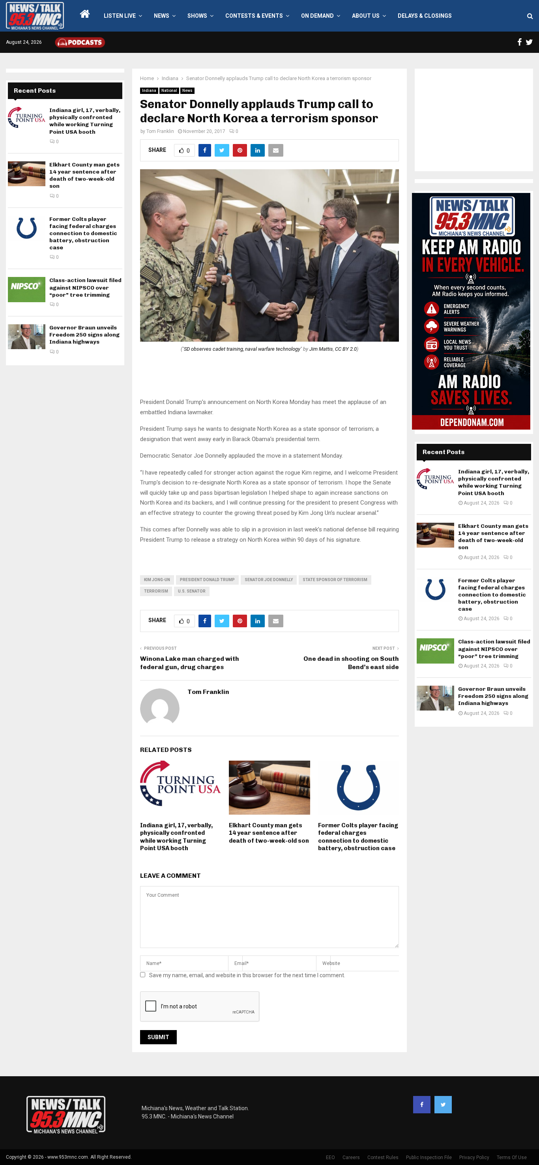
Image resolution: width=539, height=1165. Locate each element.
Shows (197, 16)
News (161, 16)
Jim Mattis (321, 349)
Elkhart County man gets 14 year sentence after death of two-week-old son (269, 833)
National (169, 90)
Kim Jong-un (157, 580)
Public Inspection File (429, 1157)
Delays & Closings (425, 16)
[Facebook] (421, 1104)
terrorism (156, 591)
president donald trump (207, 580)
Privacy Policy (474, 1157)
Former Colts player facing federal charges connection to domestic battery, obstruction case (358, 837)
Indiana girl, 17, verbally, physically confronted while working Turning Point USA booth (176, 837)
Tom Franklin (160, 131)
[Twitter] (443, 1104)
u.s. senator (192, 591)
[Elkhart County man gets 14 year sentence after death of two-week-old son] (26, 173)
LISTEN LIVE (120, 16)
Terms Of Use (512, 1157)
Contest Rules (383, 1157)
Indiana (149, 90)
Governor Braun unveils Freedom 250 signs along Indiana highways (84, 334)
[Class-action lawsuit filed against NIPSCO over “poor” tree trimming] (26, 289)
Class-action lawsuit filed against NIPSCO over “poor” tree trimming (85, 287)
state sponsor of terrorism (335, 580)
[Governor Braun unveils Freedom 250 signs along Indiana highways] (26, 336)
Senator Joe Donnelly (269, 580)
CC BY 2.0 (346, 349)
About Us (366, 16)
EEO (330, 1157)
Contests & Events (254, 16)
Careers (351, 1157)
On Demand (317, 16)
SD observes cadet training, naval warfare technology (242, 349)
